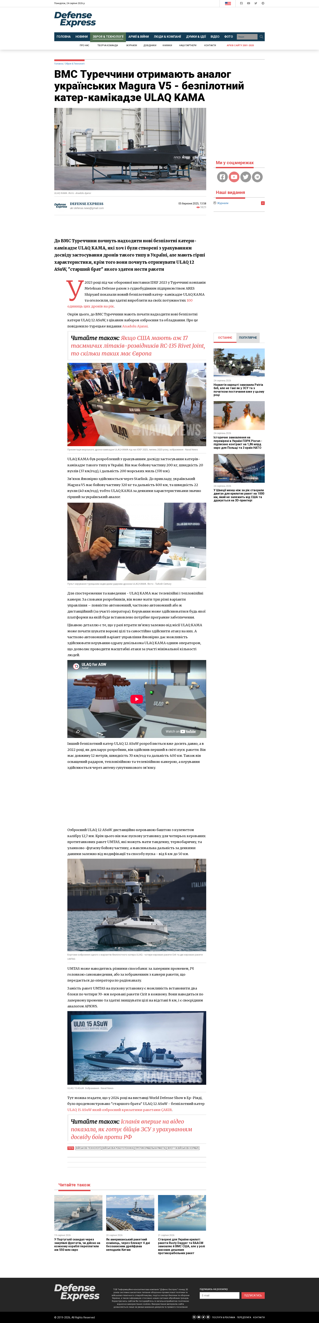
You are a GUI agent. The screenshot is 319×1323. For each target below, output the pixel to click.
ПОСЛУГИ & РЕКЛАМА (223, 1317)
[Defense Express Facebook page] (242, 4)
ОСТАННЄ (225, 337)
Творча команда (107, 45)
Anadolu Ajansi (135, 326)
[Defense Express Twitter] (256, 4)
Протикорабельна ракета (150, 1148)
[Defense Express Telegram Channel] (263, 4)
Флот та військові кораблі (183, 1148)
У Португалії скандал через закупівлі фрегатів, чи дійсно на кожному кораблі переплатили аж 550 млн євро (77, 1244)
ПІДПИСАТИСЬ (253, 1295)
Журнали (131, 45)
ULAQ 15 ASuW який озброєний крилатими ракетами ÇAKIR (119, 1110)
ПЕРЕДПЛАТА (244, 1317)
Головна (58, 63)
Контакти (210, 45)
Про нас (84, 45)
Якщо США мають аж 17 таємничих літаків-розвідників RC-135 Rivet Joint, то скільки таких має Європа (138, 345)
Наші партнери (187, 45)
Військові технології (88, 1148)
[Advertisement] (190, 20)
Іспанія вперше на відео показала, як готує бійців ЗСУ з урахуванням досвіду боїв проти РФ (131, 1129)
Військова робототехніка (118, 1148)
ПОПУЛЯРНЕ (248, 337)
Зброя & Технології (75, 63)
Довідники (149, 45)
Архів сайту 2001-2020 (240, 45)
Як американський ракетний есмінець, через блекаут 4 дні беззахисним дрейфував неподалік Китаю (128, 1244)
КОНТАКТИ (259, 1317)
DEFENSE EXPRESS (86, 204)
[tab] (225, 338)
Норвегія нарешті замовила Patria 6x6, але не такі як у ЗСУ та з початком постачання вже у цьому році (239, 390)
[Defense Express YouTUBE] (249, 4)
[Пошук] (261, 37)
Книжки (167, 45)
